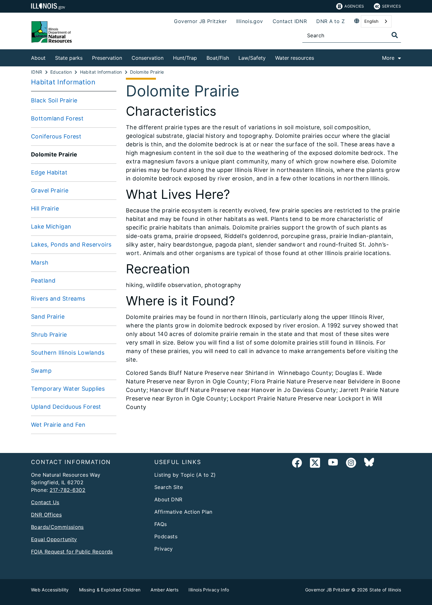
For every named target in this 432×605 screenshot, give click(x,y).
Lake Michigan (51, 226)
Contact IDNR (290, 21)
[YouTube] (333, 464)
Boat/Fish (218, 58)
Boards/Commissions (57, 527)
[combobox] (376, 21)
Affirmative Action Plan (183, 512)
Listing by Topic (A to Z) (185, 475)
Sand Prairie (48, 316)
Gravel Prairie (49, 190)
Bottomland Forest (57, 118)
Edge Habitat (49, 172)
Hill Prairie (45, 208)
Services (391, 6)
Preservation (107, 58)
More (388, 58)
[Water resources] (319, 56)
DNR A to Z (330, 21)
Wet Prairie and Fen (58, 424)
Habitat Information (63, 82)
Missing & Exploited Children (110, 589)
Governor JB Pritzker (200, 21)
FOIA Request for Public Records (72, 551)
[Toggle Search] (395, 35)
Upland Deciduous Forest (66, 406)
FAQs (160, 524)
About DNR (168, 499)
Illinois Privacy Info (208, 589)
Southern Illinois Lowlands (67, 352)
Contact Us (45, 502)
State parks (69, 58)
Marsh (39, 262)
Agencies (354, 6)
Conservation (148, 58)
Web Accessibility (50, 589)
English (371, 21)
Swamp (41, 370)
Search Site (168, 487)
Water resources (294, 58)
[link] (297, 464)
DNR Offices (46, 514)
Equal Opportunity (54, 539)
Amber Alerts (164, 589)
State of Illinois (385, 589)
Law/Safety (252, 58)
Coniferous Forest (56, 136)
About (38, 58)
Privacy (163, 549)
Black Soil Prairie (54, 100)
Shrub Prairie (49, 334)
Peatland (43, 280)
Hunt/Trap (185, 58)
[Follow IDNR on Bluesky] (369, 464)
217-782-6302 (68, 490)
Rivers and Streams (58, 298)
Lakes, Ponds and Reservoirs (71, 244)
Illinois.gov (249, 21)
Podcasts (165, 536)
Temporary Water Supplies (68, 388)
